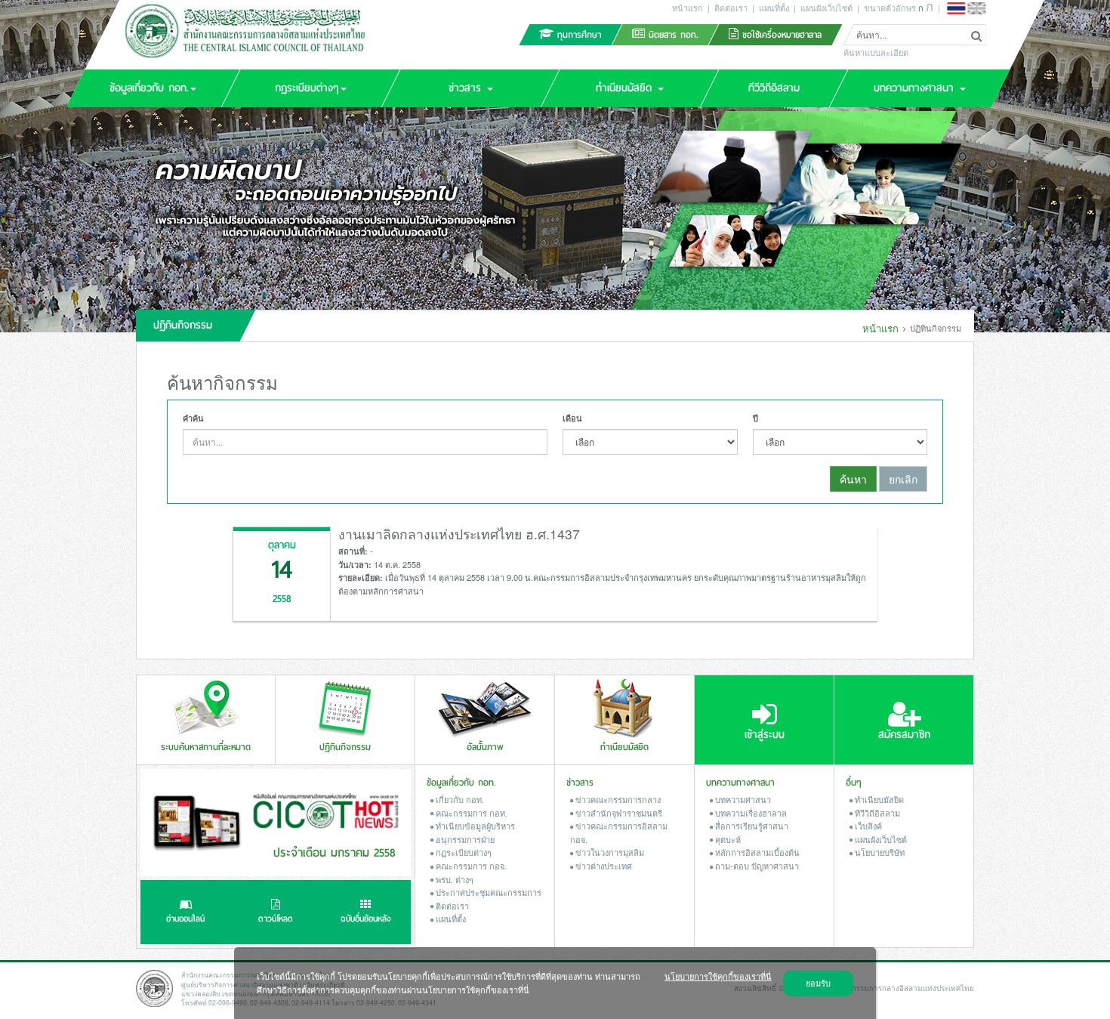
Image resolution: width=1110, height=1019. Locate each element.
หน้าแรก (687, 8)
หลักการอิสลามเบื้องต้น (756, 852)
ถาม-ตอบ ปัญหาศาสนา (756, 866)
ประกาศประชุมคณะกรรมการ (487, 892)
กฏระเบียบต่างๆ (462, 852)
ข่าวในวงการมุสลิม (608, 852)
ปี (755, 418)
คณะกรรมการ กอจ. (470, 866)
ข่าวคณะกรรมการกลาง (617, 799)
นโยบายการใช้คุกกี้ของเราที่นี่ (718, 976)
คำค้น (193, 418)
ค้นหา (853, 478)
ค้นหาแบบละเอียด (875, 52)
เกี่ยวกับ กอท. (458, 799)
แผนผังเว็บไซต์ (826, 8)
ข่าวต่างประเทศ (602, 866)
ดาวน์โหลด (275, 919)
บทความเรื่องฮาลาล (750, 813)
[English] (976, 8)
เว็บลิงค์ (867, 826)
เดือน (572, 418)
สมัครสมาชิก (904, 734)
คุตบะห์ (727, 839)
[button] (152, 88)
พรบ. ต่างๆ (453, 879)
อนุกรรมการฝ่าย (464, 839)
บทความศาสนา (742, 799)
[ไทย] (956, 8)
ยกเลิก (903, 478)
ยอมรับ (818, 983)
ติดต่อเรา (731, 8)
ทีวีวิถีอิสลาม (876, 813)
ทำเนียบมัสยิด (878, 799)
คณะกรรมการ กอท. (470, 813)
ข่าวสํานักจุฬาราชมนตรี (617, 813)
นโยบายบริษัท (879, 852)
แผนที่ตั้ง (774, 8)
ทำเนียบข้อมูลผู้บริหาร (474, 826)
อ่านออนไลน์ (185, 919)
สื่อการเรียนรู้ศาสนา (750, 826)
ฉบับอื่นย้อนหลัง (366, 919)
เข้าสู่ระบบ (765, 734)
